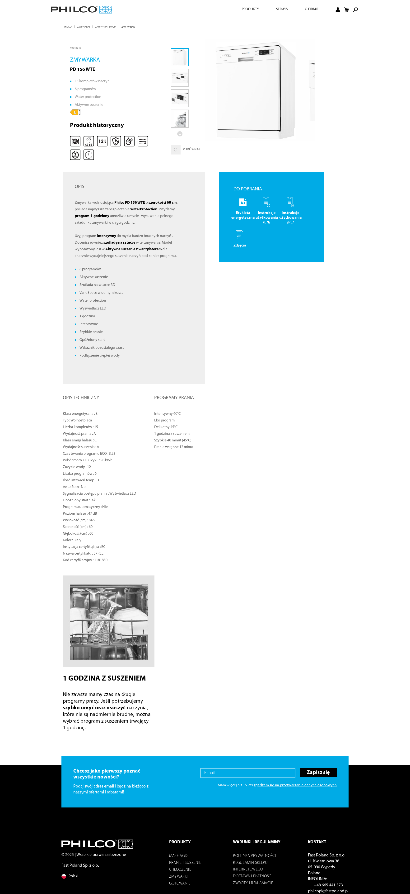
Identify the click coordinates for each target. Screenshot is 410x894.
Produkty (246, 9)
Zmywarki (84, 26)
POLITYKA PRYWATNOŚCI (254, 857)
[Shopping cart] (346, 9)
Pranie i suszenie (185, 864)
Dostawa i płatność (252, 878)
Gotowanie (180, 885)
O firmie (310, 9)
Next (180, 133)
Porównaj (191, 149)
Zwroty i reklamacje (253, 885)
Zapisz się (317, 774)
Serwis (279, 9)
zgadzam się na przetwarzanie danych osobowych (295, 787)
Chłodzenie (180, 871)
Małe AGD (178, 857)
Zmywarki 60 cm (107, 26)
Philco (67, 26)
